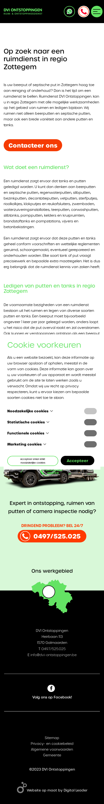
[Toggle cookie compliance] (90, 422)
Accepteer (77, 460)
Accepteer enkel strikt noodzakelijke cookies (32, 461)
